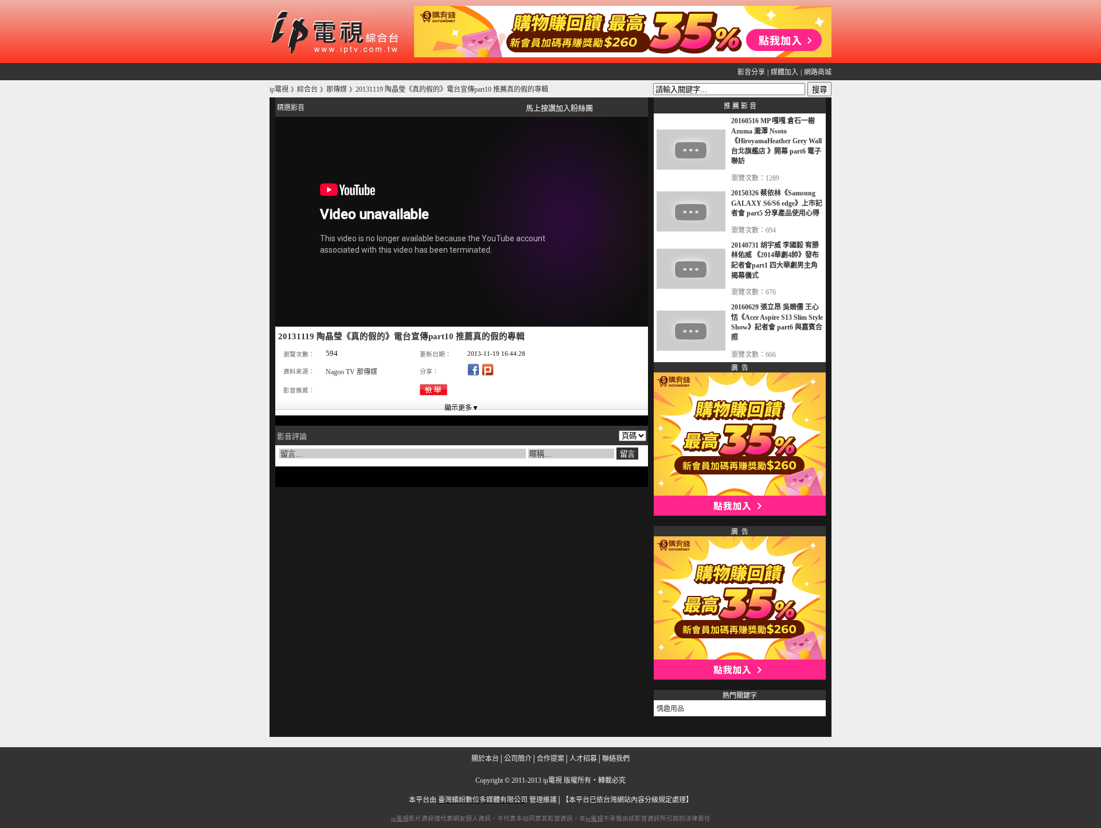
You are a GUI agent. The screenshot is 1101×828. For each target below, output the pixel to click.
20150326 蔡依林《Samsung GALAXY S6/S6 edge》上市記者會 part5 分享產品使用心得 (776, 203)
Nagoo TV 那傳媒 (351, 372)
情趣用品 (670, 709)
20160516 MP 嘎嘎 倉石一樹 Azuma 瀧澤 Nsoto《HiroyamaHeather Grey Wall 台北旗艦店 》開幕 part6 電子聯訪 (776, 141)
